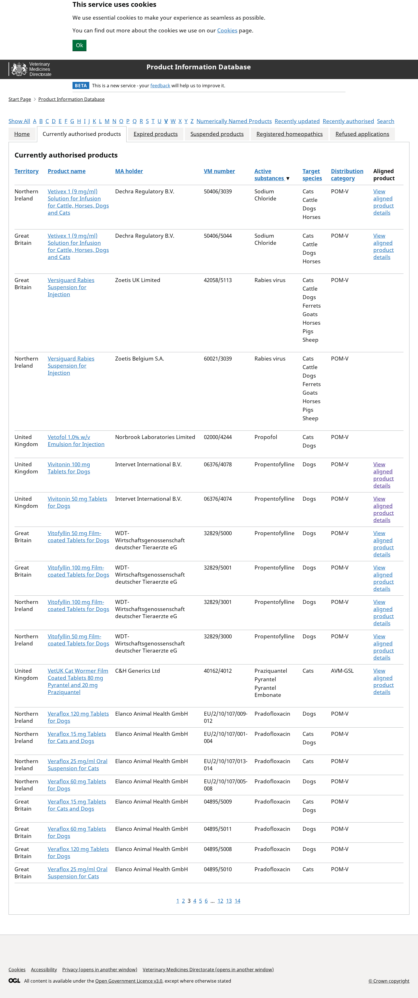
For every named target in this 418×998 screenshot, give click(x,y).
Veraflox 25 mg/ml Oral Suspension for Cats (77, 764)
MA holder (129, 171)
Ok (79, 45)
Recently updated (297, 121)
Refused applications (362, 134)
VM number (219, 171)
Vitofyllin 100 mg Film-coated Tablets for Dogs (78, 571)
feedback (160, 85)
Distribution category (347, 174)
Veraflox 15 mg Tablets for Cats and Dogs (77, 737)
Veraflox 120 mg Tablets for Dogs (78, 717)
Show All (19, 121)
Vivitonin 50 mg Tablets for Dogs (77, 502)
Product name (67, 171)
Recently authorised (348, 121)
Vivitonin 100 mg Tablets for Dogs (69, 468)
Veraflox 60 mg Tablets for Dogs (77, 785)
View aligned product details (383, 202)
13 (229, 900)
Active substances (269, 174)
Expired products (156, 134)
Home (22, 134)
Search (385, 121)
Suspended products (217, 134)
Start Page (20, 99)
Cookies (227, 30)
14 (237, 900)
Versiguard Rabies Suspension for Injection (71, 287)
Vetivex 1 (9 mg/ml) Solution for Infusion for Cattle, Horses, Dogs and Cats (78, 202)
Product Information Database (198, 67)
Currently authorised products (82, 134)
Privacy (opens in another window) (99, 969)
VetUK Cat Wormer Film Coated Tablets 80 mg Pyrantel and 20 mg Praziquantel (78, 681)
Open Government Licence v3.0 (128, 981)
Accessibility (44, 969)
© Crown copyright (389, 981)
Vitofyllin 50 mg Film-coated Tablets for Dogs (78, 536)
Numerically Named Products (234, 121)
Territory (27, 171)
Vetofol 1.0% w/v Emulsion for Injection (76, 440)
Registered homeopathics (289, 134)
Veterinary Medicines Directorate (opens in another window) (208, 969)
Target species (312, 174)
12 (220, 900)
